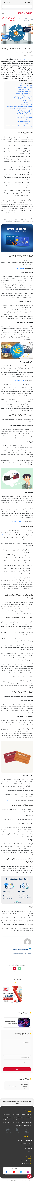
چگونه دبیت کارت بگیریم (19, 381)
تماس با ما (27, 1148)
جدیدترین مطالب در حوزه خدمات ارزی (23, 19)
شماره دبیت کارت (21, 268)
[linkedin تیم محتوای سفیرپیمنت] (30, 949)
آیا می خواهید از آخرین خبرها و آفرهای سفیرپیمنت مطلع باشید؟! (17, 1102)
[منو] (3, 13)
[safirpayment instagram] (28, 1172)
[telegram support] (14, 1172)
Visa (3, 535)
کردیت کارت (30, 59)
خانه (32, 19)
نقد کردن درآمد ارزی (25, 1143)
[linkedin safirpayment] (6, 1172)
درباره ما (28, 1151)
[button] (22, 1003)
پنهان (22, 83)
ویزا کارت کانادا (10, 801)
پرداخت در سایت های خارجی (23, 1141)
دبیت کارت (22, 59)
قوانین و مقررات (26, 1146)
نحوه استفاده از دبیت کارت (18, 522)
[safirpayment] (18, 13)
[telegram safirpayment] (21, 1172)
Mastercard (30, 537)
